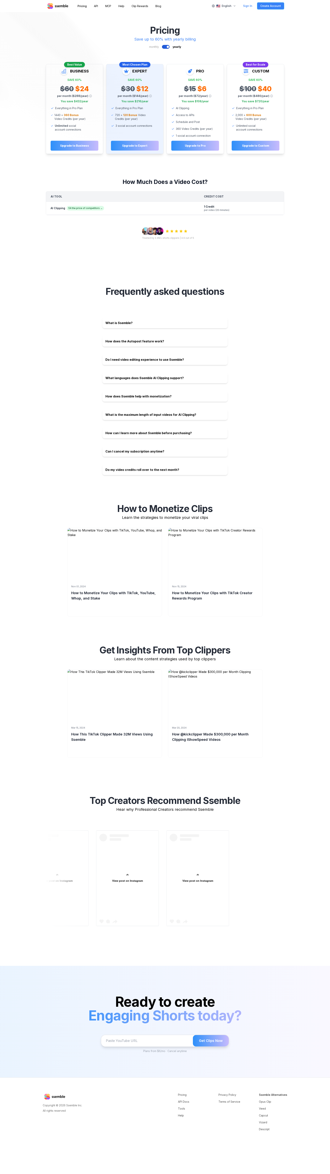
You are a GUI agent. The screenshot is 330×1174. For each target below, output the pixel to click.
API (96, 6)
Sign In (247, 5)
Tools (181, 1108)
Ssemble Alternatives (273, 1094)
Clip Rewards (140, 6)
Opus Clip (265, 1101)
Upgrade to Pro (195, 145)
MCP (108, 6)
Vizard (263, 1122)
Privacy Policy (227, 1094)
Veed (262, 1108)
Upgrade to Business (74, 145)
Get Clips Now (211, 1041)
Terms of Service (229, 1101)
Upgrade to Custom (255, 145)
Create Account (270, 5)
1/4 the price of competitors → (85, 208)
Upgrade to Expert (134, 145)
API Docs (183, 1101)
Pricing (82, 6)
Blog (158, 6)
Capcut (263, 1115)
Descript (264, 1129)
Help (121, 6)
